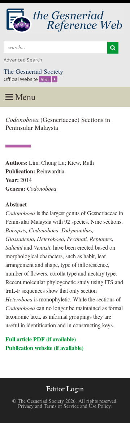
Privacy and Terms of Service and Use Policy (64, 405)
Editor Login (65, 389)
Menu (24, 97)
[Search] (112, 48)
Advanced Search (23, 59)
